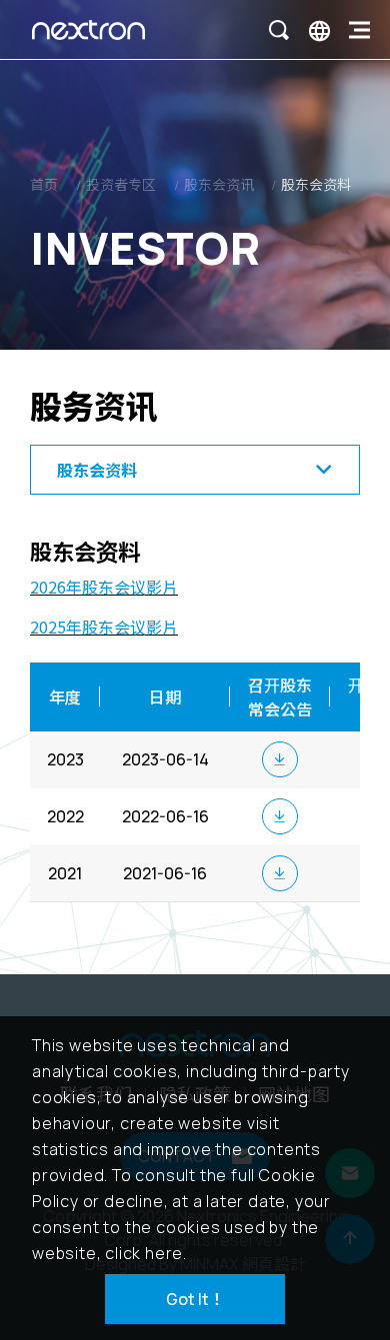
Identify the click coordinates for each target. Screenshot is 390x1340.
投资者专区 (121, 184)
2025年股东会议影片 (104, 627)
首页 (44, 184)
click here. (146, 1253)
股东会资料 (316, 184)
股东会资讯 (219, 184)
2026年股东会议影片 (104, 587)
